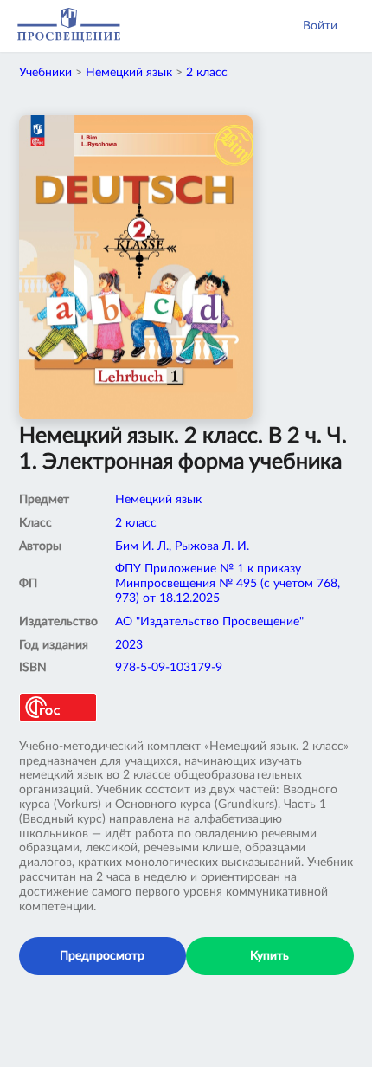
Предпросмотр (102, 956)
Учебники (45, 73)
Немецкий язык (129, 73)
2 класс (207, 73)
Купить (269, 956)
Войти (320, 26)
